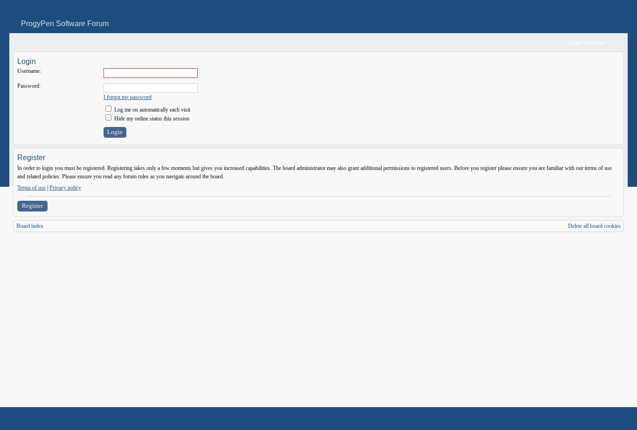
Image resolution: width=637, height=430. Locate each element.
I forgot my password (128, 97)
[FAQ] (548, 43)
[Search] (533, 43)
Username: (29, 71)
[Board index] (19, 43)
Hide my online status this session (151, 118)
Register (32, 205)
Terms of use (31, 187)
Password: (29, 86)
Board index (29, 226)
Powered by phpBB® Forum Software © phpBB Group (610, 418)
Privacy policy (65, 187)
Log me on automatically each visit (151, 109)
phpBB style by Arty (582, 418)
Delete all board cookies (594, 226)
